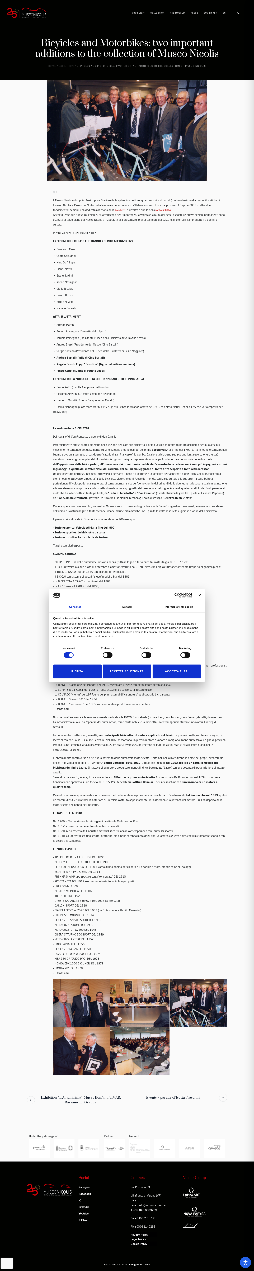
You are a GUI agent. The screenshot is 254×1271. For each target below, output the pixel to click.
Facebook (85, 1193)
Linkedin (84, 1207)
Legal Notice (138, 1239)
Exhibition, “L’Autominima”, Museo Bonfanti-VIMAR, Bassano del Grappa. (81, 1100)
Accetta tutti (177, 671)
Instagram (85, 1187)
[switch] (107, 655)
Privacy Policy (139, 1234)
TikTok (83, 1220)
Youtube (84, 1213)
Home (52, 65)
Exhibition (66, 65)
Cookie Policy (139, 1243)
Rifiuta (77, 671)
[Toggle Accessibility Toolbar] (245, 1262)
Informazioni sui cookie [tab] (179, 606)
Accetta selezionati (127, 671)
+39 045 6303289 (145, 1210)
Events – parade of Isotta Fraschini (173, 1097)
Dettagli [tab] (127, 606)
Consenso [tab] (75, 606)
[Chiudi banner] (200, 595)
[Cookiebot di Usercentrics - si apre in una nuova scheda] (177, 595)
